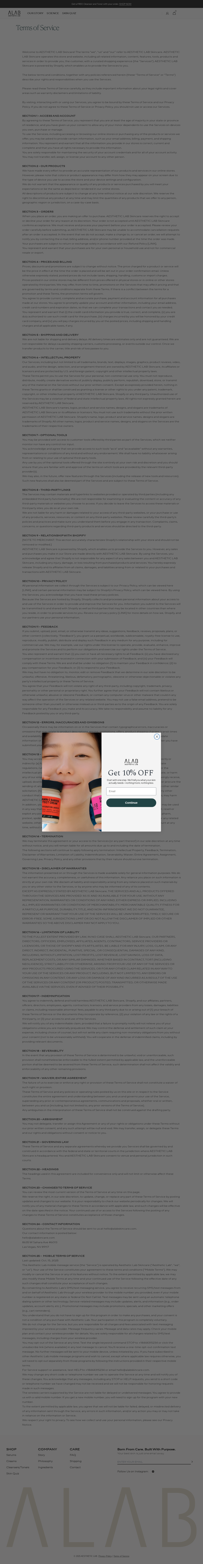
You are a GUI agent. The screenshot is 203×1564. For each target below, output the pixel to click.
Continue (131, 802)
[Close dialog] (157, 736)
